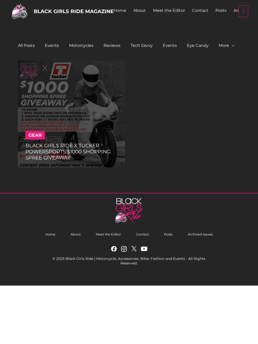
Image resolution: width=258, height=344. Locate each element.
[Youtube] (144, 249)
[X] (134, 249)
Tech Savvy (142, 45)
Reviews (112, 45)
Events (52, 45)
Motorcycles (81, 45)
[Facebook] (114, 249)
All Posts (26, 45)
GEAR (35, 135)
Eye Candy (198, 45)
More (224, 45)
